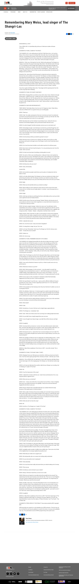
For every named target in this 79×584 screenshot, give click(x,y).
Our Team (45, 572)
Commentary (30, 572)
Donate (72, 3)
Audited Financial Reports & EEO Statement (65, 567)
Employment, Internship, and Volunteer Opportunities (66, 575)
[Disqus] (39, 547)
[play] (5, 8)
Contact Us (46, 567)
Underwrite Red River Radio (49, 569)
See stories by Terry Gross (32, 522)
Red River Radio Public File (63, 572)
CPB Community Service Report (64, 570)
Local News (30, 569)
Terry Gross (12, 32)
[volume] (9, 8)
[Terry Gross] (21, 521)
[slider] (10, 8)
